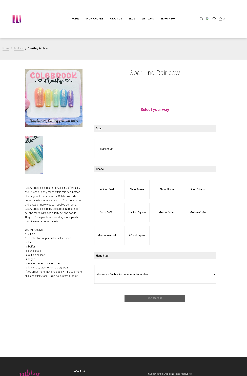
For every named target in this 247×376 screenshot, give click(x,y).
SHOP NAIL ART (94, 18)
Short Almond (167, 189)
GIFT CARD (148, 18)
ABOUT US (116, 18)
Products (19, 48)
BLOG (132, 18)
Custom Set (106, 148)
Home (6, 48)
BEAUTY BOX (168, 18)
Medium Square (137, 212)
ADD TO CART (155, 298)
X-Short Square (137, 235)
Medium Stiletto (167, 212)
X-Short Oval (107, 189)
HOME (75, 18)
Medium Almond (107, 235)
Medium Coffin (198, 212)
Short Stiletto (197, 189)
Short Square (137, 189)
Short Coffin (106, 212)
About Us (79, 371)
